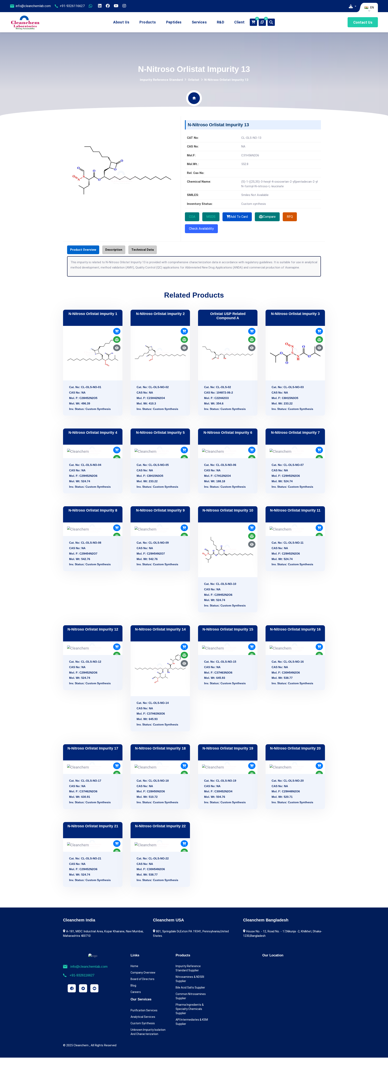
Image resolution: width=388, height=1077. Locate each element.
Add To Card (239, 217)
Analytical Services (143, 1016)
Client (239, 22)
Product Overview (83, 250)
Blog (133, 985)
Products (147, 22)
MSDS (210, 217)
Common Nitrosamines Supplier (191, 996)
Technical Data (142, 250)
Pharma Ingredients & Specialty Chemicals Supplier (190, 1009)
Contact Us (362, 22)
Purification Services (144, 1010)
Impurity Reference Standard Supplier (188, 968)
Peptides (174, 22)
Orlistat (193, 80)
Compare (269, 217)
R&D (220, 22)
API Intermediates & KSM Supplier (192, 1021)
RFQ (290, 217)
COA (192, 217)
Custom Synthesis (143, 1023)
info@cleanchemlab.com (33, 6)
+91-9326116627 (72, 6)
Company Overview (143, 972)
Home (134, 966)
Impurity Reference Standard (161, 80)
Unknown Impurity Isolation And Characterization (148, 1032)
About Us (121, 22)
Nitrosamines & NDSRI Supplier (190, 979)
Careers (136, 992)
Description (113, 250)
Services (199, 22)
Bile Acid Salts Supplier (190, 987)
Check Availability (201, 229)
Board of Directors (142, 979)
